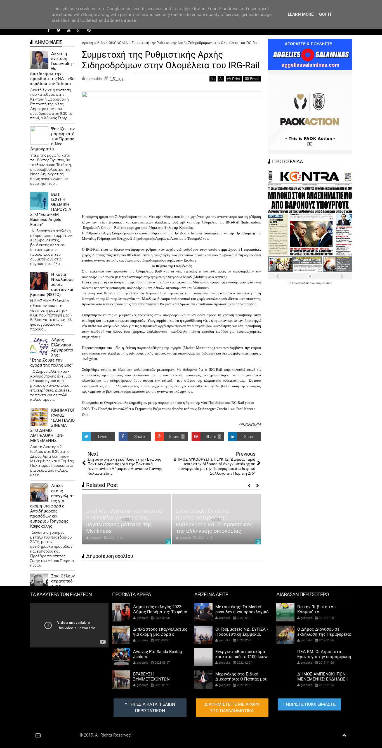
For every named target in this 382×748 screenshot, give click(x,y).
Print (236, 78)
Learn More (300, 14)
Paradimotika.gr (64, 735)
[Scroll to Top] (344, 735)
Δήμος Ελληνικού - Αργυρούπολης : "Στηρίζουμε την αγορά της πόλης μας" (51, 352)
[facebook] (48, 30)
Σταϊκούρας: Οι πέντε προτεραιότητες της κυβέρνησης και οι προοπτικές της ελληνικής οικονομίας (139, 520)
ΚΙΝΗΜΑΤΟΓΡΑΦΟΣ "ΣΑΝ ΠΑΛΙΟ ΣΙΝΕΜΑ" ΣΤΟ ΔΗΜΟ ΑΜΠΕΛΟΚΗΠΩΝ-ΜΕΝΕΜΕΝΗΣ (52, 425)
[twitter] (58, 30)
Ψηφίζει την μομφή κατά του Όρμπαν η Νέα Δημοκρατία (52, 139)
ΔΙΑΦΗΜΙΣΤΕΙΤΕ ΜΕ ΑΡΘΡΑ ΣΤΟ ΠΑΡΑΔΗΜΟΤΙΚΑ (232, 707)
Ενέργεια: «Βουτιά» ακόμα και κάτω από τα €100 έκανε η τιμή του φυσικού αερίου (241, 656)
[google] (78, 30)
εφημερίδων (324, 283)
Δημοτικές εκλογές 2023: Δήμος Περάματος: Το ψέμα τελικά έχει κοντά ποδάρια (160, 611)
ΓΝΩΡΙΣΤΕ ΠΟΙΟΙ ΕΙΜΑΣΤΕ (309, 704)
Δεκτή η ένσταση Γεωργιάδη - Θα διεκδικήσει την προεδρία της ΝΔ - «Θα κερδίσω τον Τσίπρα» (52, 68)
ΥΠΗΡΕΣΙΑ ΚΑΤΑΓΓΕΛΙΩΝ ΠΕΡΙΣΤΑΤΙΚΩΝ (150, 707)
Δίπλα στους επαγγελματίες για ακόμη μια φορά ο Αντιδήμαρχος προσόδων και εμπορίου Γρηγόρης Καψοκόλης (52, 506)
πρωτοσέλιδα (301, 283)
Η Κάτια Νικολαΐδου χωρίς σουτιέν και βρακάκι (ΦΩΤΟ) (52, 284)
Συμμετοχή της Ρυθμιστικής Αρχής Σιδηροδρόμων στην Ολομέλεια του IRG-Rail (171, 60)
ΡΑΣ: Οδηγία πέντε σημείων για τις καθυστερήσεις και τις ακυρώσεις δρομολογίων (230, 524)
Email (255, 78)
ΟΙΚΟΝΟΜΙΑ (250, 424)
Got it (325, 14)
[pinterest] (88, 30)
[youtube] (68, 30)
